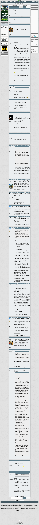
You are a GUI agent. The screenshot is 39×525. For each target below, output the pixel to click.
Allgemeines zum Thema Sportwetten (21, 1)
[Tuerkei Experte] (11, 187)
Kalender (18, 3)
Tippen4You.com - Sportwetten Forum (5, 1)
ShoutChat (2, 22)
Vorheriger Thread (14, 5)
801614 (29, 227)
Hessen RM (10, 44)
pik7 (22, 205)
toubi (22, 145)
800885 (29, 145)
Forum (12, 1)
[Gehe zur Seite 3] (26, 7)
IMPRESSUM (19, 520)
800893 (29, 192)
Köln (9, 152)
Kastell (22, 179)
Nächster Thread (25, 5)
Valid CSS (21, 524)
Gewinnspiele (32, 7)
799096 (29, 8)
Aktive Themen (21, 3)
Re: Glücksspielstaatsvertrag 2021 (14, 8)
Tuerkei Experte (21, 192)
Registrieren (33, 1)
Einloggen (37, 1)
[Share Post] (27, 145)
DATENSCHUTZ (19, 519)
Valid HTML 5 (18, 524)
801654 (29, 283)
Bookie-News (2, 52)
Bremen (9, 35)
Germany (10, 22)
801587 (29, 216)
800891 (29, 179)
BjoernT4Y (22, 216)
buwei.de (25, 510)
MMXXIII (22, 227)
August (34, 46)
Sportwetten (14, 1)
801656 (29, 317)
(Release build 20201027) (19, 522)
